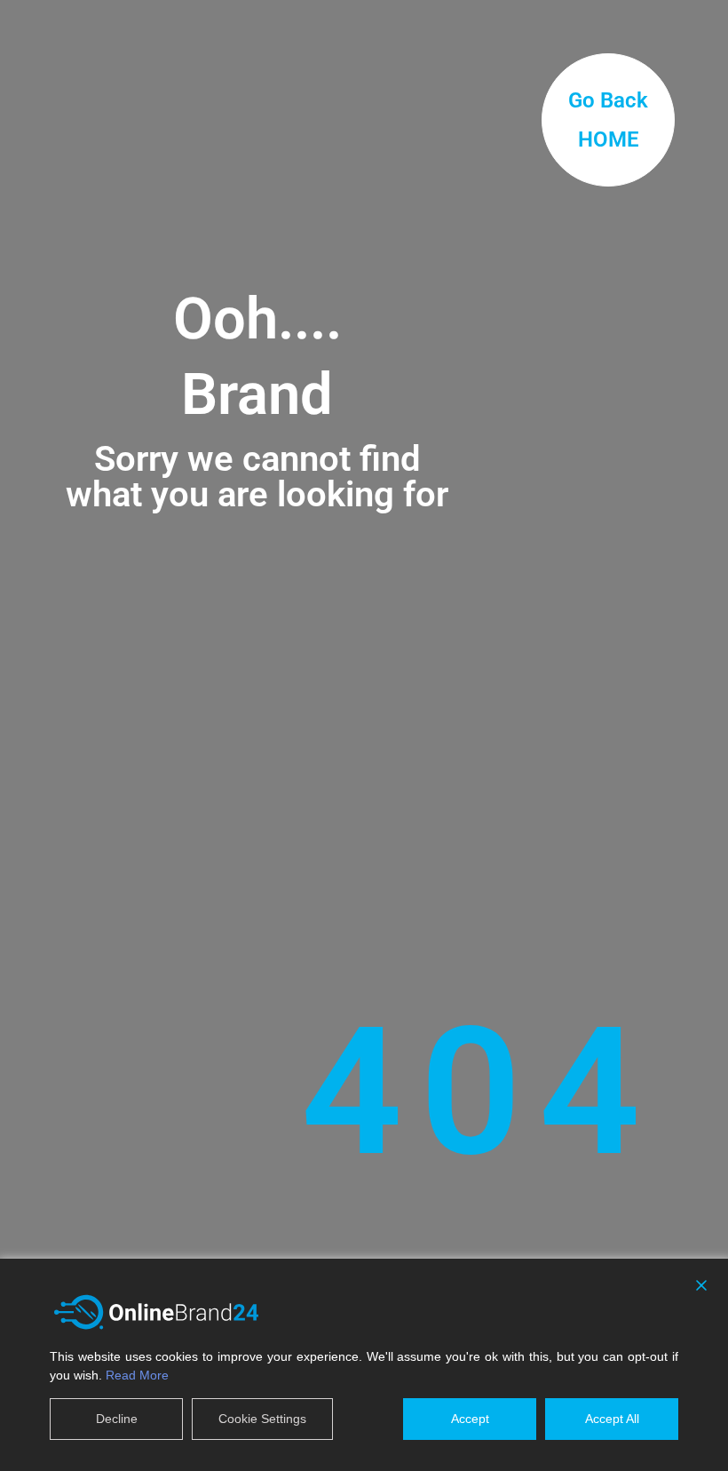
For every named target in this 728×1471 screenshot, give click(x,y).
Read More (137, 1375)
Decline (117, 1418)
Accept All (612, 1418)
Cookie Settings (262, 1418)
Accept (470, 1418)
